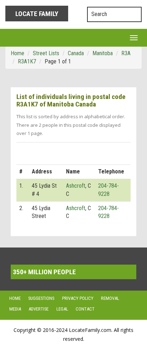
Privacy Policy (77, 298)
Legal (62, 309)
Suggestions (41, 298)
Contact (85, 309)
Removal (110, 298)
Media (15, 309)
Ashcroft (75, 185)
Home (15, 298)
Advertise (39, 309)
